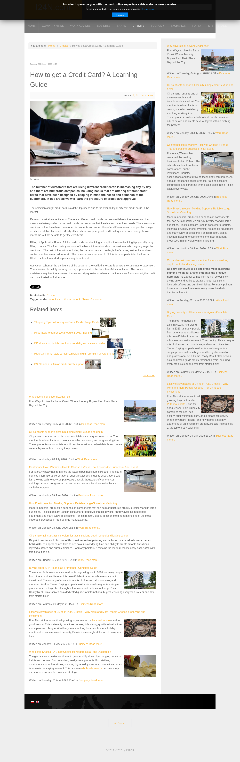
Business (86, 424)
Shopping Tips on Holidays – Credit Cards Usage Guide (66, 322)
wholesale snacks (91, 668)
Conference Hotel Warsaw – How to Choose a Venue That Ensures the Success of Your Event (83, 467)
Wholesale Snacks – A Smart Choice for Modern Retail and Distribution (70, 651)
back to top (149, 375)
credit (77, 299)
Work (80, 459)
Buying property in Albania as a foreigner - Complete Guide (63, 567)
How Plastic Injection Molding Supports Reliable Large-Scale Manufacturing (73, 503)
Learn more (148, 9)
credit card (56, 299)
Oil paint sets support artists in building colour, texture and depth (66, 432)
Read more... (100, 424)
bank (86, 299)
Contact (122, 723)
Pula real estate (101, 620)
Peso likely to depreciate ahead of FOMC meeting (63, 332)
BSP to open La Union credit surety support (59, 364)
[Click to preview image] (92, 138)
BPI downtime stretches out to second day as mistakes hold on (70, 343)
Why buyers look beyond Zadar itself (50, 396)
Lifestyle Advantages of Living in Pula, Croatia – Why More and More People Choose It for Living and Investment (197, 387)
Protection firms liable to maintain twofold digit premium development (74, 353)
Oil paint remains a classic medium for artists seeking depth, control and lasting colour (78, 535)
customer (97, 299)
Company (84, 680)
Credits (51, 295)
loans (68, 299)
